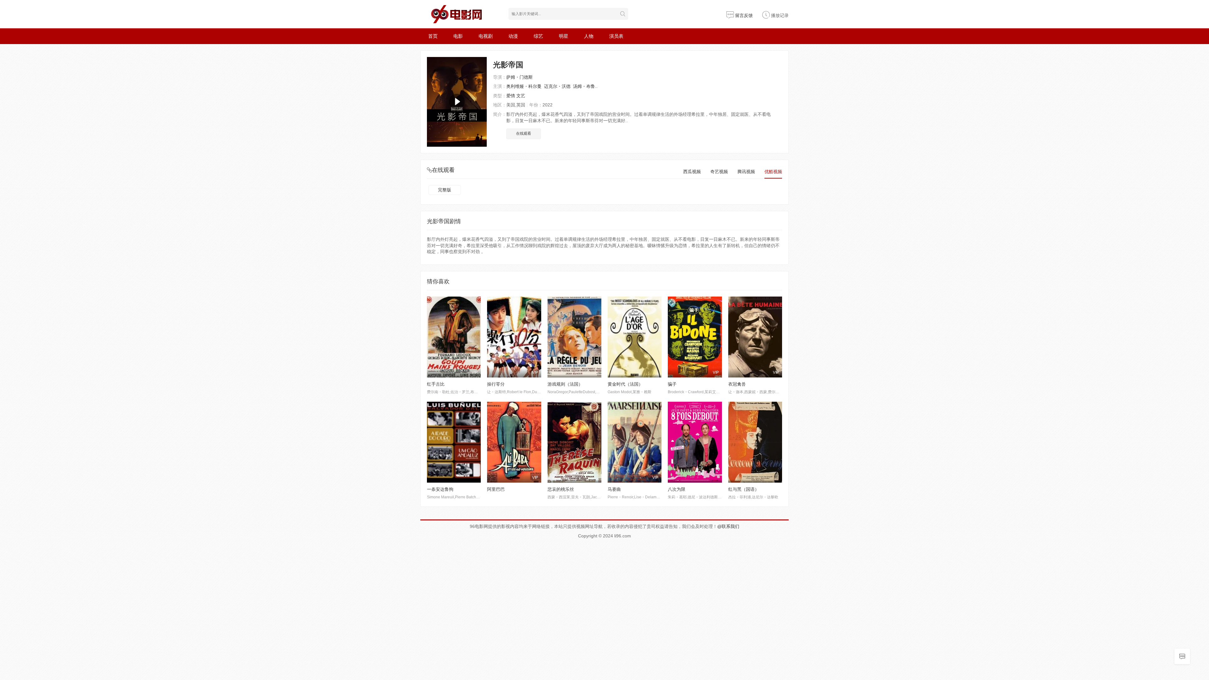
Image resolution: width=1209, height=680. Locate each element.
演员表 (616, 36)
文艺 (520, 95)
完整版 (444, 189)
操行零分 (496, 384)
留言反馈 (743, 15)
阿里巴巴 (496, 489)
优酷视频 (773, 171)
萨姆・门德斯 (519, 77)
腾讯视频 (746, 171)
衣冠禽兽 (737, 384)
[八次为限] (695, 442)
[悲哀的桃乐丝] (574, 442)
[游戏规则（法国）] (574, 337)
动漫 (513, 36)
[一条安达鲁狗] (454, 442)
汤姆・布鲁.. (585, 86)
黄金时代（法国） (625, 384)
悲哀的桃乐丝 (561, 489)
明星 (563, 36)
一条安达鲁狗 (440, 489)
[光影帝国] (457, 102)
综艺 (538, 36)
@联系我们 (728, 526)
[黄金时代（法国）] (634, 337)
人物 (588, 36)
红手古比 (436, 384)
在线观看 (523, 133)
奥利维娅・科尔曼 (524, 86)
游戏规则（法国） (565, 384)
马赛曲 (614, 489)
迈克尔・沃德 (557, 86)
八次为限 (676, 489)
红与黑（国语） (743, 489)
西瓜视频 (692, 171)
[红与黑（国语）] (755, 442)
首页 (433, 36)
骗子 (672, 384)
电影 (458, 36)
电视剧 (486, 36)
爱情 (510, 95)
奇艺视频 (719, 171)
